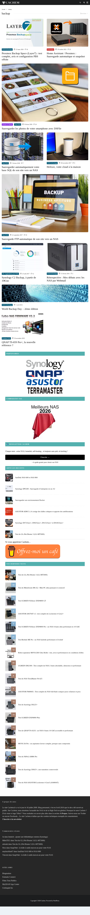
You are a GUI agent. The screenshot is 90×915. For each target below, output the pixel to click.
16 (27, 49)
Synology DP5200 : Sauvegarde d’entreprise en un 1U (35, 489)
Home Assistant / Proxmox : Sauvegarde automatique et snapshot (66, 55)
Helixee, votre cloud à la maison (64, 166)
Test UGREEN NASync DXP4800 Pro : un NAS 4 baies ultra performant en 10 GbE (49, 627)
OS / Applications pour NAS (10, 274)
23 (70, 49)
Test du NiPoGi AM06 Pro (27, 757)
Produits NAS (6, 338)
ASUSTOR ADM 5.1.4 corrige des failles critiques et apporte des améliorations (44, 511)
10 (26, 235)
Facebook (13, 816)
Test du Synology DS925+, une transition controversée (38, 770)
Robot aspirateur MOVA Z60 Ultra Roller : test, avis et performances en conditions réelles (51, 653)
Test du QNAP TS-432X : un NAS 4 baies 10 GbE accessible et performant (45, 731)
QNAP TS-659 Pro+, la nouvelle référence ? (19, 344)
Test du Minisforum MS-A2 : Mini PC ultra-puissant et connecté (41, 588)
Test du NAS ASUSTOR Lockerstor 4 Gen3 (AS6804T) (38, 782)
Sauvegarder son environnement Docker (30, 500)
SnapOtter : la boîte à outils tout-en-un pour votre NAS (30, 848)
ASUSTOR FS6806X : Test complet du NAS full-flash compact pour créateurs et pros (49, 692)
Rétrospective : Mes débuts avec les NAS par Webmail (65, 279)
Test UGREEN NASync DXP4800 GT (32, 601)
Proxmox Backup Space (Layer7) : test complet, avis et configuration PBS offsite (22, 56)
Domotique (50, 49)
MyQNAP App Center (10, 884)
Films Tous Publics (9, 881)
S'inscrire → (45, 457)
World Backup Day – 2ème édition (20, 308)
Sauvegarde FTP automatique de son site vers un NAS (30, 239)
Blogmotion (6, 873)
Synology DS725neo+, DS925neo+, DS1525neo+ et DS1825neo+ (39, 523)
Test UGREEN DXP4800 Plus (29, 718)
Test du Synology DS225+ (27, 705)
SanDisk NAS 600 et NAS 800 (26, 477)
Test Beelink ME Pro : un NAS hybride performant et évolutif (40, 640)
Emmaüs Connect (8, 877)
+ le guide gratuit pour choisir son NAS (45, 462)
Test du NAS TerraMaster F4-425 (30, 679)
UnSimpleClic (7, 888)
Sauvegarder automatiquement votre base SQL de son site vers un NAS (20, 169)
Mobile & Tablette (7, 124)
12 (33, 274)
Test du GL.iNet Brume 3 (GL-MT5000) (30, 534)
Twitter (83, 813)
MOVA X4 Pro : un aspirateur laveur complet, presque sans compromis (44, 744)
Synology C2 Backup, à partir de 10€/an (19, 279)
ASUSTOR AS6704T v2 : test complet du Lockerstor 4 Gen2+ (41, 614)
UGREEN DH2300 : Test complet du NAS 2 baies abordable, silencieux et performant (49, 666)
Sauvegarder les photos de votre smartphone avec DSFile (31, 128)
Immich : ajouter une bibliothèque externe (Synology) (28, 837)
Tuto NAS (18, 124)
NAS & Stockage (7, 49)
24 (36, 124)
